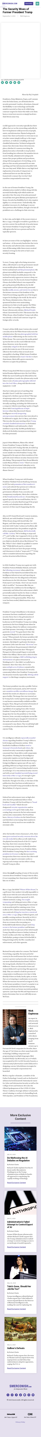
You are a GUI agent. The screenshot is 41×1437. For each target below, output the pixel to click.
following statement (13, 570)
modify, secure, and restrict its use (20, 290)
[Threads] (28, 1395)
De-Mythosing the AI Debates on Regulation (18, 1159)
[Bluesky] (33, 1395)
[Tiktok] (20, 1395)
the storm (29, 644)
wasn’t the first (26, 357)
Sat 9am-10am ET (30, 1417)
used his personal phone (26, 270)
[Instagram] (12, 1395)
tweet (21, 463)
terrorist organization (19, 807)
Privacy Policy (20, 1422)
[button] (37, 3)
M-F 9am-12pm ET (11, 1417)
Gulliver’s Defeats (16, 1348)
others (27, 748)
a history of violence (13, 817)
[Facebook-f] (16, 1395)
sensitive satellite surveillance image (20, 691)
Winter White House (27, 889)
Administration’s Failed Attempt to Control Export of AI (20, 1224)
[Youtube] (24, 1395)
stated (12, 632)
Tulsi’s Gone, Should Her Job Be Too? (19, 1287)
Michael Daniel (29, 310)
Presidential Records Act (16, 497)
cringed (14, 347)
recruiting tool (9, 810)
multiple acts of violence (15, 667)
